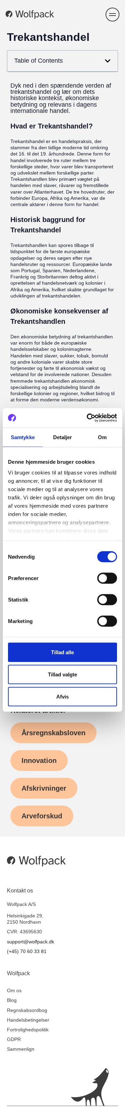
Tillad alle (62, 652)
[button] (112, 14)
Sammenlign (20, 1049)
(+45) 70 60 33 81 (27, 951)
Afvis (62, 696)
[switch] (107, 578)
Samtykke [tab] (23, 437)
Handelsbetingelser (28, 1020)
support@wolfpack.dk (30, 941)
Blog (12, 1000)
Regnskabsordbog (27, 1010)
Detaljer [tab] (62, 437)
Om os (14, 990)
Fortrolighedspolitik (28, 1029)
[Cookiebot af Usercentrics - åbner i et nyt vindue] (88, 418)
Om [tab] (102, 437)
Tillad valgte (62, 674)
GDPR (14, 1039)
